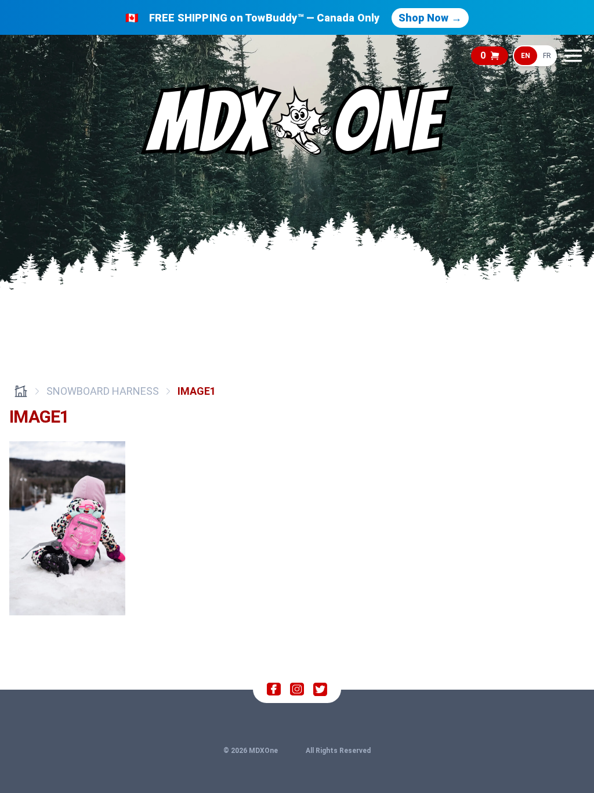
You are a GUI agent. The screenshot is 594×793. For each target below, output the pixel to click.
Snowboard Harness (102, 391)
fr (547, 56)
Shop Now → (430, 18)
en (525, 56)
